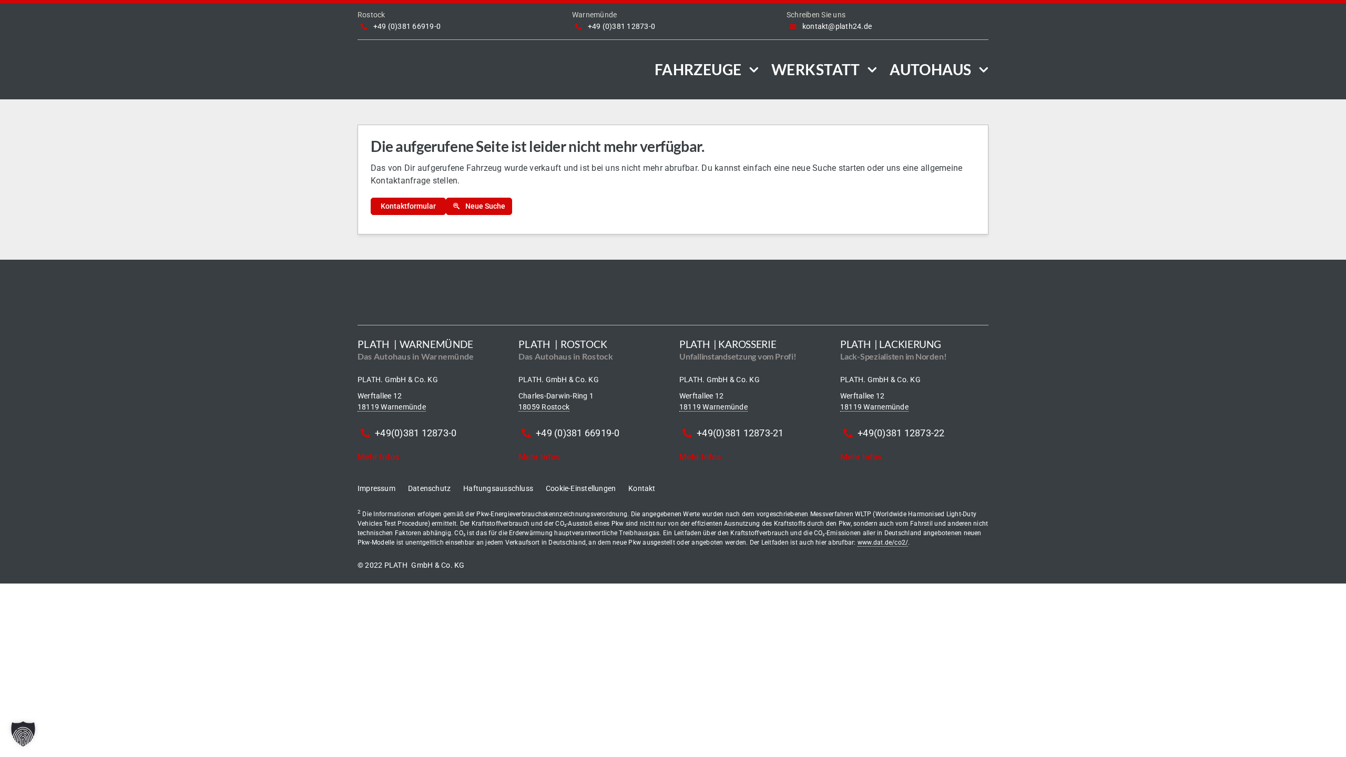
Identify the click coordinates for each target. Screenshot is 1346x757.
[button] (23, 734)
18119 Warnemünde (392, 407)
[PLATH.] (435, 57)
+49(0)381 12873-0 (415, 432)
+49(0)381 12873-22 (901, 432)
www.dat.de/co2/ (883, 542)
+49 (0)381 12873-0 (621, 26)
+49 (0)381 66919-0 (407, 26)
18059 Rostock (543, 407)
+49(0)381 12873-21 (740, 432)
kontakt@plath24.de (837, 26)
